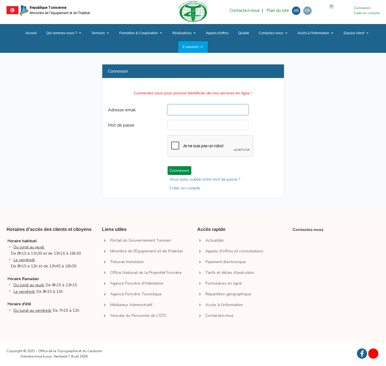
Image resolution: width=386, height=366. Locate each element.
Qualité (243, 33)
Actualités (214, 240)
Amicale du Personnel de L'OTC (138, 316)
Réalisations (182, 33)
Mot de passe (121, 125)
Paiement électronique (225, 262)
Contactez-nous (245, 10)
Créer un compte (367, 13)
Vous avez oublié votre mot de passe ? (205, 179)
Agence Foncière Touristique (136, 294)
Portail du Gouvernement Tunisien (140, 240)
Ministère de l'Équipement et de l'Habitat (146, 251)
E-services (191, 47)
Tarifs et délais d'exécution (229, 273)
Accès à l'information (313, 33)
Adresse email (122, 110)
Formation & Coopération (138, 33)
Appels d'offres (217, 33)
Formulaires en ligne (223, 283)
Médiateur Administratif (131, 305)
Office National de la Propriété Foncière (146, 273)
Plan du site (277, 10)
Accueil (31, 33)
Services (98, 33)
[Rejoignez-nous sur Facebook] (362, 353)
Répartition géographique (228, 294)
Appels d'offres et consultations (234, 251)
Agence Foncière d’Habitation (136, 283)
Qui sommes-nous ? (61, 33)
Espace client (354, 33)
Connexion (362, 8)
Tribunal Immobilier (127, 262)
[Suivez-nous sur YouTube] (373, 353)
